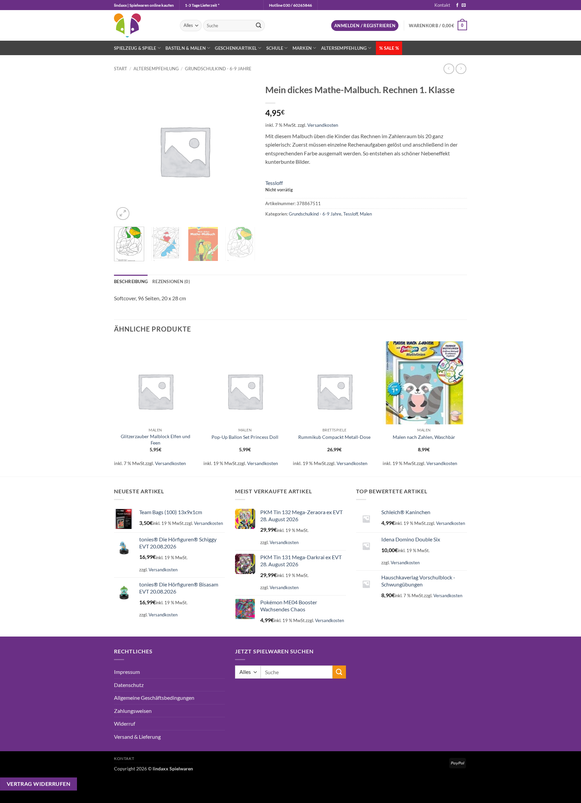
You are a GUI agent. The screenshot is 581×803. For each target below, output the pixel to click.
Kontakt (442, 5)
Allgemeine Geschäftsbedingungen (154, 697)
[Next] (247, 247)
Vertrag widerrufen (38, 784)
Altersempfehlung (344, 48)
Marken (302, 48)
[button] (364, 25)
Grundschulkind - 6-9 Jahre (218, 68)
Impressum (127, 671)
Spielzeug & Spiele (135, 48)
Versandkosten (322, 125)
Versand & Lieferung (137, 736)
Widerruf (124, 723)
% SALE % (389, 48)
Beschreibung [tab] (131, 281)
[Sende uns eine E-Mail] (464, 5)
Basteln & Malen (185, 48)
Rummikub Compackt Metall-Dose (334, 437)
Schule (274, 48)
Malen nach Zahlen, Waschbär (424, 437)
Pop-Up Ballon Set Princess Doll (244, 437)
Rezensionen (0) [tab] (171, 281)
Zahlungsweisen (133, 711)
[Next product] (448, 69)
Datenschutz (129, 685)
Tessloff (274, 183)
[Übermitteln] (258, 25)
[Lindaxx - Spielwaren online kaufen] (142, 25)
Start (120, 68)
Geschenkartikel (236, 48)
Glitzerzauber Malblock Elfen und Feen (155, 439)
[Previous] (114, 408)
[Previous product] (461, 69)
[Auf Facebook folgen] (457, 5)
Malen (366, 214)
